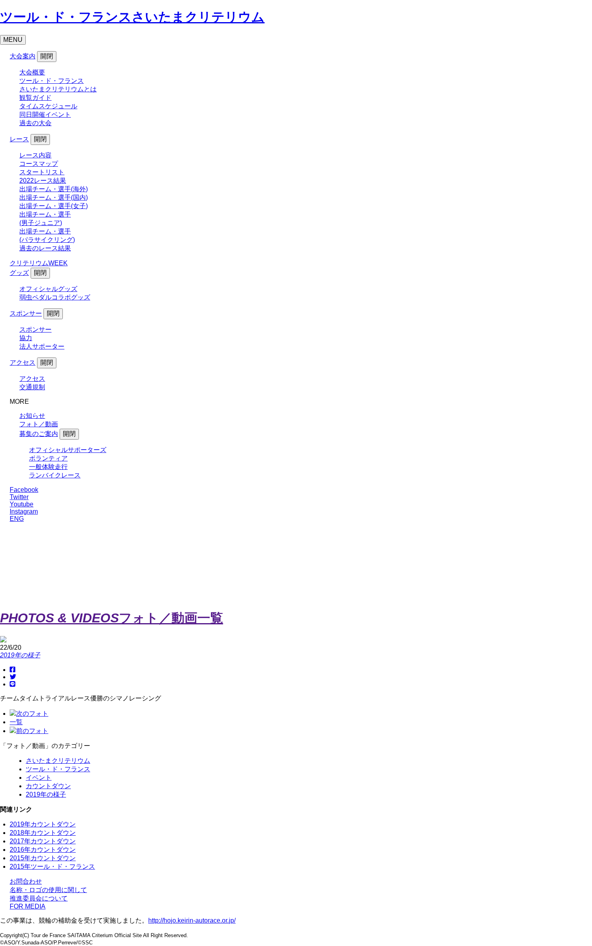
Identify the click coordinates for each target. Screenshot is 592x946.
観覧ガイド (35, 97)
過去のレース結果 (45, 248)
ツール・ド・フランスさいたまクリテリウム (132, 17)
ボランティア (48, 458)
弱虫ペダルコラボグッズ (54, 297)
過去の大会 (35, 123)
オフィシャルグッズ (48, 288)
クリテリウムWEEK (39, 263)
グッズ (19, 272)
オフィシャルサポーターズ (67, 449)
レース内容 (35, 155)
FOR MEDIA (28, 906)
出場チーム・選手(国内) (53, 197)
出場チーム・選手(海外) (53, 189)
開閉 (46, 56)
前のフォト (32, 730)
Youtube (21, 504)
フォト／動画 (38, 424)
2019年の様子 (20, 655)
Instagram (24, 511)
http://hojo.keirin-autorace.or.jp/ (192, 920)
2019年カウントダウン (43, 824)
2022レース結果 (42, 180)
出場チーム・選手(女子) (53, 205)
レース (19, 139)
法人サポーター (41, 346)
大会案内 (22, 56)
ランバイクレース (55, 475)
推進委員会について (39, 898)
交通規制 (32, 387)
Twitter (19, 497)
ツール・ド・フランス (58, 769)
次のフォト (32, 713)
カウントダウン (48, 786)
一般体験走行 (48, 466)
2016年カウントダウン (43, 849)
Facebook (24, 489)
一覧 (16, 722)
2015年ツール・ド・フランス (52, 866)
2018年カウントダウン (43, 832)
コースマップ (38, 163)
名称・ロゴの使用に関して (48, 889)
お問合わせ (26, 881)
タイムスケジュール (48, 106)
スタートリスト (41, 172)
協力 (25, 338)
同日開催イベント (45, 114)
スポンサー (26, 313)
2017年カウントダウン (43, 841)
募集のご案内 (38, 433)
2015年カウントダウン (43, 858)
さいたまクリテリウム (58, 760)
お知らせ (32, 415)
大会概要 (32, 72)
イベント (39, 777)
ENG (17, 518)
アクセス (22, 362)
